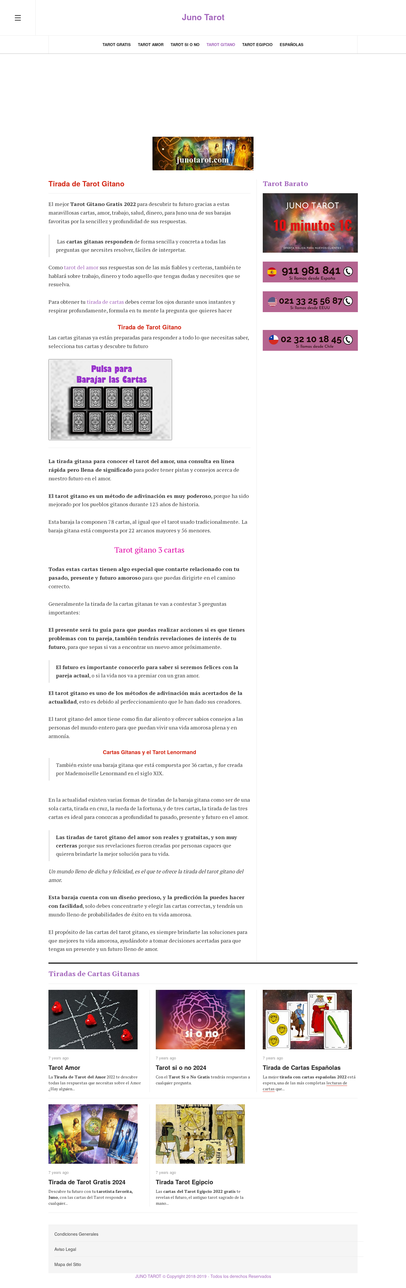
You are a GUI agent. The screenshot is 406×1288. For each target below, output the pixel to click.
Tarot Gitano (221, 44)
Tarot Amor (150, 44)
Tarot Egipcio (257, 44)
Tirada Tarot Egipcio (184, 1181)
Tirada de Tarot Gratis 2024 (86, 1181)
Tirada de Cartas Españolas (302, 1067)
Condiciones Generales (76, 1234)
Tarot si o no (185, 44)
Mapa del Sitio (67, 1264)
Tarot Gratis (117, 44)
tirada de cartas (105, 301)
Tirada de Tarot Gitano (86, 183)
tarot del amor (81, 267)
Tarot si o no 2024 (181, 1067)
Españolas (291, 44)
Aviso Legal (65, 1249)
